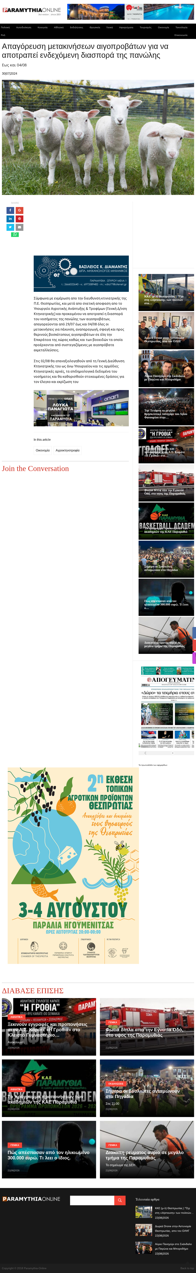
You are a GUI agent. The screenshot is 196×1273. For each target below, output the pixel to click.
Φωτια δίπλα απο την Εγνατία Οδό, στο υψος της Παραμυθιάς (164, 491)
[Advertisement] (81, 229)
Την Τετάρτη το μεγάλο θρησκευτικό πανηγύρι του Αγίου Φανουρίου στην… (165, 414)
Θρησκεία (95, 27)
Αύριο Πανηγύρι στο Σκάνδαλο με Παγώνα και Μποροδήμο (164, 377)
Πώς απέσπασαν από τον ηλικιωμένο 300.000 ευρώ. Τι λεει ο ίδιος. (49, 1155)
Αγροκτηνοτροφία (67, 450)
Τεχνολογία (181, 27)
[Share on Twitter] (10, 227)
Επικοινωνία (181, 35)
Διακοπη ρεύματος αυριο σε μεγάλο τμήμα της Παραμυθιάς (164, 644)
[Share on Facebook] (10, 210)
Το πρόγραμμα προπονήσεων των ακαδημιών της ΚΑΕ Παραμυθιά (166, 530)
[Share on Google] (19, 210)
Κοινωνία (42, 27)
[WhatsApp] (15, 234)
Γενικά (109, 27)
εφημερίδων (162, 765)
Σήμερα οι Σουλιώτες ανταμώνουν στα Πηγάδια (161, 568)
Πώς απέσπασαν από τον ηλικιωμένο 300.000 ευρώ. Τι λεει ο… (166, 604)
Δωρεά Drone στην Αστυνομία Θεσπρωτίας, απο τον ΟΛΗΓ (164, 339)
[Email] (19, 227)
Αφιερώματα (126, 27)
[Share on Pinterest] (19, 218)
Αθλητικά (59, 27)
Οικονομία (163, 27)
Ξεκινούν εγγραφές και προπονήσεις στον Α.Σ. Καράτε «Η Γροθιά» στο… (164, 452)
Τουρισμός (145, 27)
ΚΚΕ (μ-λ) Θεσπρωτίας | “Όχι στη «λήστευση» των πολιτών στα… (164, 300)
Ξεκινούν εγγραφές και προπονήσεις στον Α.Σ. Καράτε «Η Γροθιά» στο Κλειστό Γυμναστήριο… (47, 1030)
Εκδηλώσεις (76, 27)
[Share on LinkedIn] (10, 218)
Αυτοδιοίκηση (23, 27)
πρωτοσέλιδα (147, 765)
